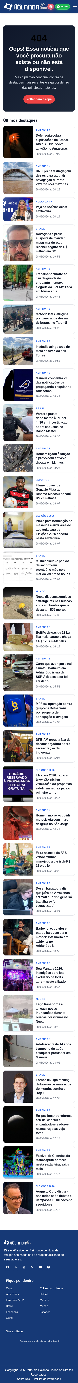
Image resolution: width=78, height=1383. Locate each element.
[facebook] (7, 1267)
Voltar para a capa (39, 99)
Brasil (9, 1306)
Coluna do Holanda (51, 1288)
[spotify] (48, 1267)
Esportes (45, 1312)
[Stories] (50, 7)
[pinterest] (32, 1267)
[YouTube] (40, 1267)
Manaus (44, 1300)
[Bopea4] (25, 6)
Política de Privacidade (47, 1378)
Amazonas (12, 1294)
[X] (15, 1267)
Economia (12, 1312)
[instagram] (23, 1267)
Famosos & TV (15, 1300)
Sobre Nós (23, 1378)
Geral (9, 1317)
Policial (44, 1294)
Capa (9, 1288)
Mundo (44, 1306)
